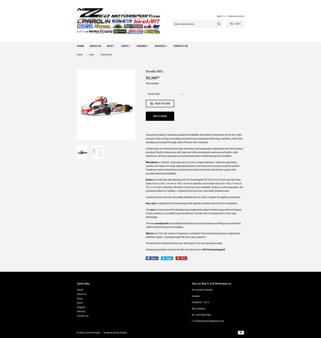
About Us (95, 46)
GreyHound (216, 213)
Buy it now (160, 116)
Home (80, 46)
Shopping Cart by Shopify (115, 332)
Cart (237, 23)
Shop (110, 46)
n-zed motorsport (92, 332)
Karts (125, 46)
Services (160, 46)
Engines (142, 46)
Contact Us (181, 46)
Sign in (220, 16)
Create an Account (236, 16)
